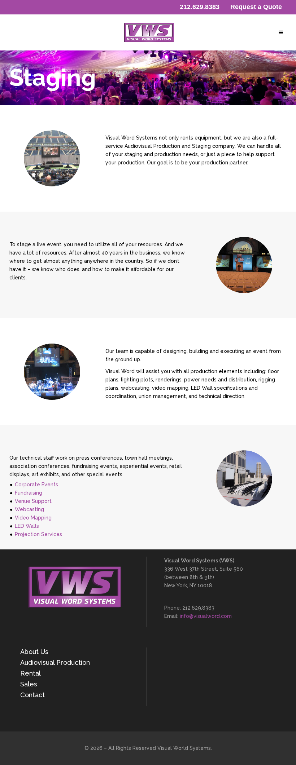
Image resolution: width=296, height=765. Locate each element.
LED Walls (27, 526)
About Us (34, 651)
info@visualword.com (206, 616)
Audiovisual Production (55, 662)
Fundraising (28, 493)
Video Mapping (33, 518)
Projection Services (38, 534)
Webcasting (29, 509)
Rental (30, 673)
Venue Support (33, 501)
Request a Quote (256, 6)
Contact (32, 695)
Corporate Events (36, 484)
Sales (28, 684)
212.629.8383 (199, 6)
